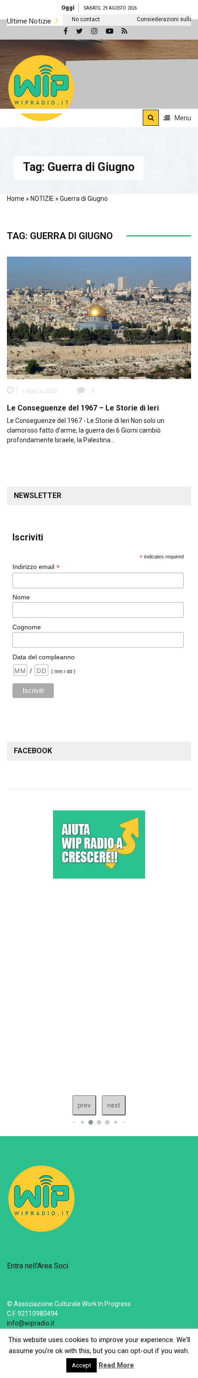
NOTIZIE (42, 198)
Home (15, 198)
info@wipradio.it (30, 1323)
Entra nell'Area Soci (37, 1265)
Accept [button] (81, 1365)
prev (84, 1105)
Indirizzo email (36, 567)
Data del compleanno (43, 657)
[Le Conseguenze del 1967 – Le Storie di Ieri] (99, 317)
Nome (21, 597)
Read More (116, 1365)
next (113, 1105)
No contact (70, 19)
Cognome (26, 627)
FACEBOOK (33, 750)
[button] (41, 87)
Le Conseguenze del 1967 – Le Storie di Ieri (83, 408)
